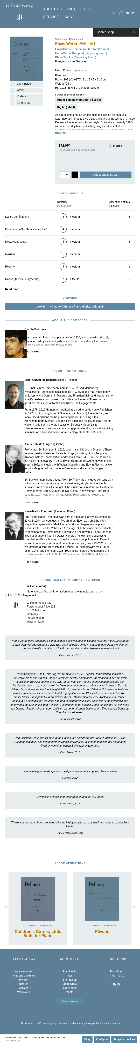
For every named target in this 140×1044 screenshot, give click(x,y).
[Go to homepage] (19, 12)
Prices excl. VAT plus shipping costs (77, 150)
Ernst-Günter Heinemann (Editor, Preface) (82, 49)
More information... (13, 1041)
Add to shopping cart (105, 174)
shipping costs (54, 1023)
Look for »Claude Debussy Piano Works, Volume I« (70, 306)
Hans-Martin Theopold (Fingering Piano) (81, 53)
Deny (87, 1039)
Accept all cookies (124, 1039)
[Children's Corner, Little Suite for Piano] (38, 899)
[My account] (113, 13)
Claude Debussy (38, 925)
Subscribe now (70, 1001)
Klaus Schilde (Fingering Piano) (75, 57)
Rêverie (102, 932)
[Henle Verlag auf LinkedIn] (73, 1029)
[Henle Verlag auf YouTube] (67, 1029)
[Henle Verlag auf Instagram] (70, 1029)
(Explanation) (65, 205)
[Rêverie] (102, 899)
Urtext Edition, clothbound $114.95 (79, 99)
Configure (102, 1039)
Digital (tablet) (66, 107)
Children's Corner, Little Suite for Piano (38, 934)
